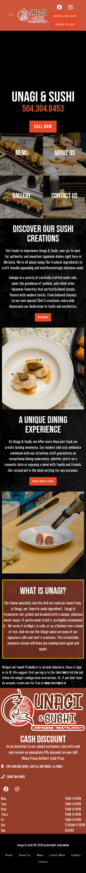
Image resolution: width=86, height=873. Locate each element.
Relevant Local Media (58, 845)
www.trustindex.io (55, 683)
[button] (65, 16)
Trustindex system (67, 673)
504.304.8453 (43, 108)
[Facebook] (59, 7)
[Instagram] (70, 7)
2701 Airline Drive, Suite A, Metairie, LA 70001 (34, 767)
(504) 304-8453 (15, 777)
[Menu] (10, 15)
